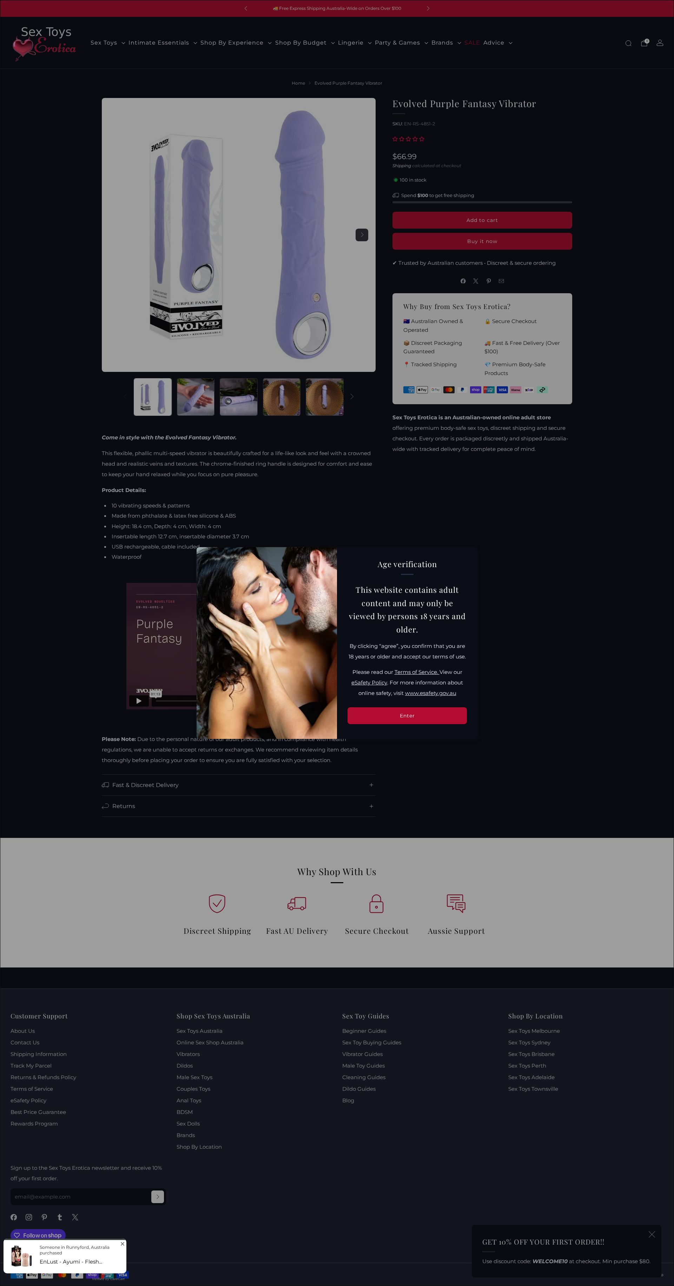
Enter (407, 716)
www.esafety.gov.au (430, 693)
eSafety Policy (369, 683)
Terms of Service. (417, 672)
